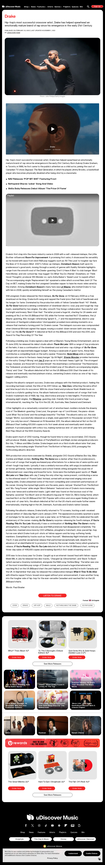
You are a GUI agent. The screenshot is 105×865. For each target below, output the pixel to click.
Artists (50, 7)
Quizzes (75, 7)
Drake (25, 605)
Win (81, 7)
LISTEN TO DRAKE (52, 596)
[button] (22, 639)
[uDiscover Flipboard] (66, 825)
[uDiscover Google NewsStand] (72, 825)
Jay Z (41, 360)
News (33, 7)
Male (48, 605)
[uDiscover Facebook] (26, 825)
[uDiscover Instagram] (39, 825)
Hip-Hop (37, 605)
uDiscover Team (13, 32)
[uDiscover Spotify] (59, 825)
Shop (26, 7)
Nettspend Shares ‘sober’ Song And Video (30, 184)
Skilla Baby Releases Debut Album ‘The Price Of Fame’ (37, 188)
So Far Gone (87, 605)
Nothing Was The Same (66, 605)
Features (41, 7)
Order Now (16, 657)
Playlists (67, 7)
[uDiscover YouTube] (52, 825)
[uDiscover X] (32, 825)
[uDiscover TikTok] (46, 825)
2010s (14, 605)
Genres (57, 7)
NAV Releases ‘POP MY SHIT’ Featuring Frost (32, 179)
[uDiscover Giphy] (79, 825)
